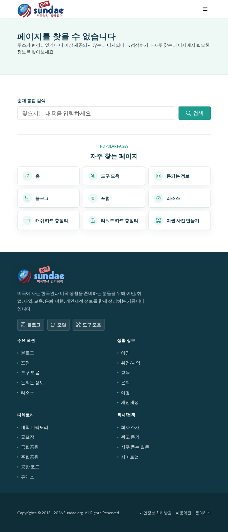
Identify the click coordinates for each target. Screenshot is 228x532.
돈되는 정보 (32, 382)
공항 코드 (30, 466)
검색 (198, 113)
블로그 (34, 324)
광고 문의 (130, 436)
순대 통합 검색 (31, 100)
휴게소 (27, 476)
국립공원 (30, 446)
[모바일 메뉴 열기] (205, 9)
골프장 (27, 436)
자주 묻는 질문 (135, 446)
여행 (125, 392)
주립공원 (30, 456)
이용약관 (183, 512)
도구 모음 (92, 324)
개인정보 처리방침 (156, 512)
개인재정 (130, 402)
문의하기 (203, 512)
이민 (125, 352)
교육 (125, 372)
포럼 (61, 324)
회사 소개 (130, 427)
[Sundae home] (41, 274)
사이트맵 (130, 456)
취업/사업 (130, 362)
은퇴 (125, 382)
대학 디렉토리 (34, 427)
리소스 (27, 392)
